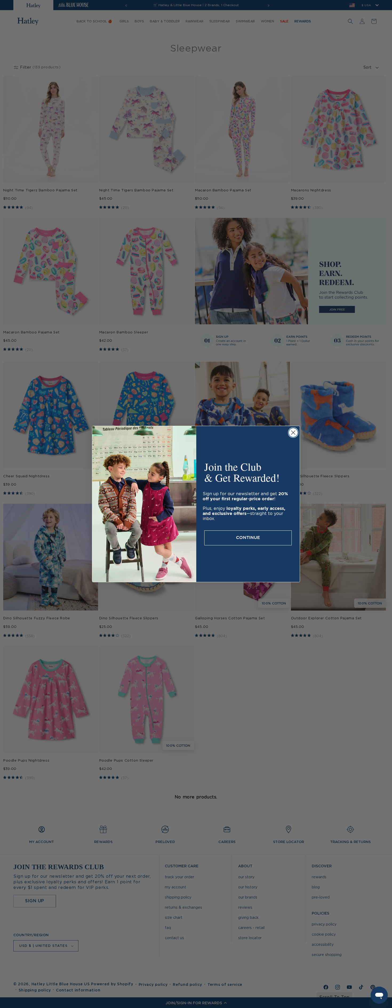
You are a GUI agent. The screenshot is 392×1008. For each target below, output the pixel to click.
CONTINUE (248, 538)
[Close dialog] (293, 432)
